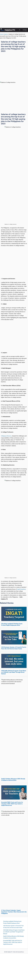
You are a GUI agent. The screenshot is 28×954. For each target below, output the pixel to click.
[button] (19, 30)
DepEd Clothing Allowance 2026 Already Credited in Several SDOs (13, 779)
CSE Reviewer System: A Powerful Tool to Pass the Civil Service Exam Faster (13, 648)
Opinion (6, 34)
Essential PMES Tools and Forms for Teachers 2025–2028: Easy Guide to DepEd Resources (12, 803)
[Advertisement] (14, 14)
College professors (6, 436)
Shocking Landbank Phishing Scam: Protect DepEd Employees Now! (12, 624)
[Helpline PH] (2, 30)
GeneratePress (20, 952)
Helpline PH (10, 30)
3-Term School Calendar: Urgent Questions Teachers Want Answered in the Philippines (14, 912)
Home (1, 34)
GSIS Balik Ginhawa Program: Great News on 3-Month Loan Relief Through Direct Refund (13, 672)
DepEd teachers (21, 589)
